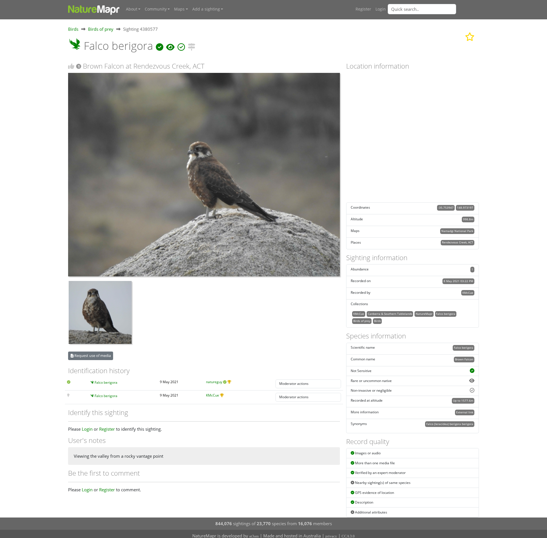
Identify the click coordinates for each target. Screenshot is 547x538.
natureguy (214, 381)
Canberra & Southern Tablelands (390, 314)
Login (380, 9)
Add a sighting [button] (206, 9)
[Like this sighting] (71, 66)
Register (363, 9)
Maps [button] (179, 9)
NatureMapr (424, 314)
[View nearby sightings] (191, 45)
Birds (73, 29)
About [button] (131, 9)
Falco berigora (106, 382)
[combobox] (433, 9)
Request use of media (92, 355)
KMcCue (212, 395)
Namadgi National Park (457, 231)
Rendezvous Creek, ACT (457, 242)
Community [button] (156, 9)
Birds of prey (100, 29)
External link (464, 412)
